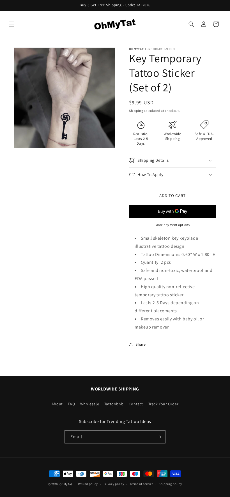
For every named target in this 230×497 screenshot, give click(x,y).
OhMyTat (65, 484)
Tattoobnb (113, 403)
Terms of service (141, 484)
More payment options (172, 225)
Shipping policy (170, 484)
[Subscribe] (159, 436)
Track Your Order (163, 403)
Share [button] (140, 344)
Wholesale (89, 403)
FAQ (71, 403)
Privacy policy (114, 484)
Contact (136, 403)
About (57, 403)
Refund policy (88, 484)
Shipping (136, 110)
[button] (12, 24)
